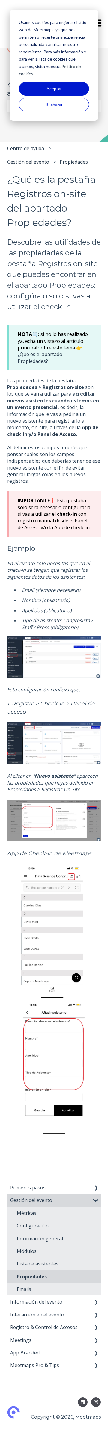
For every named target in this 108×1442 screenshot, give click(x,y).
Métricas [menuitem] (26, 1213)
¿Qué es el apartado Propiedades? (40, 357)
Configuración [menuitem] (33, 1225)
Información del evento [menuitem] (36, 1301)
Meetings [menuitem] (21, 1340)
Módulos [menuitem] (27, 1251)
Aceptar (54, 88)
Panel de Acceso (57, 434)
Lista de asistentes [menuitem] (37, 1263)
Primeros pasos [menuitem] (28, 1187)
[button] (96, 1188)
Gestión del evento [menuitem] (31, 1200)
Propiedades (74, 162)
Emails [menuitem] (24, 1289)
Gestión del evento (28, 162)
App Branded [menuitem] (25, 1352)
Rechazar (54, 104)
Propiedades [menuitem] (32, 1276)
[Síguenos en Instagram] (96, 1402)
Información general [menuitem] (40, 1238)
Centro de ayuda (25, 148)
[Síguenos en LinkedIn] (83, 1402)
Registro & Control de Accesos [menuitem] (44, 1327)
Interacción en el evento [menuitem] (37, 1314)
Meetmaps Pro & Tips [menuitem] (34, 1365)
